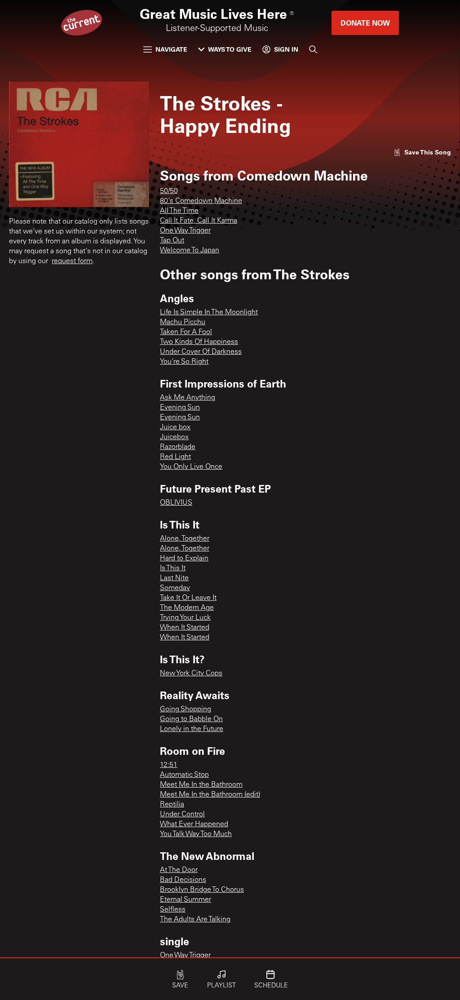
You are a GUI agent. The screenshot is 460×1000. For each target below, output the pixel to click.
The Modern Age (187, 608)
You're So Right (184, 362)
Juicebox (174, 437)
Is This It (173, 568)
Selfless (173, 909)
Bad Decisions (183, 880)
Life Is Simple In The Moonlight (209, 312)
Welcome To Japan (189, 250)
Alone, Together (184, 538)
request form (72, 261)
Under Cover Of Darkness (201, 352)
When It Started (184, 627)
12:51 (168, 765)
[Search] (313, 49)
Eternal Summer (185, 899)
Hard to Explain (184, 558)
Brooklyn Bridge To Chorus (202, 890)
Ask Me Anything (187, 397)
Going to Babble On (191, 719)
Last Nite (174, 578)
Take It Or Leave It (188, 598)
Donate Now (365, 22)
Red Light (175, 457)
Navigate (171, 49)
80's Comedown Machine (201, 201)
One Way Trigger (185, 230)
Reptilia (172, 804)
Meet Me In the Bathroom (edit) (210, 794)
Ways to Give (230, 49)
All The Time (179, 211)
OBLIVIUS (176, 503)
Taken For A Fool (186, 332)
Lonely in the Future (191, 729)
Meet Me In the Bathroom (201, 785)
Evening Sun (180, 407)
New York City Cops (191, 673)
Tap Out (172, 240)
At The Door (179, 870)
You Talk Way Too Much (196, 834)
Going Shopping (185, 709)
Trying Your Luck (185, 617)
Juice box (175, 427)
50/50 (169, 191)
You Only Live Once (191, 467)
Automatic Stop (184, 775)
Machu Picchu (182, 322)
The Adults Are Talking (195, 919)
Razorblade (177, 447)
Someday (175, 588)
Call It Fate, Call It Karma (198, 221)
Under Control (182, 814)
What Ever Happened (194, 824)
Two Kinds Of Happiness (199, 342)
